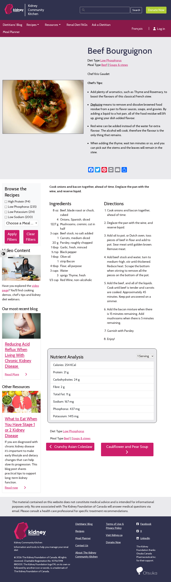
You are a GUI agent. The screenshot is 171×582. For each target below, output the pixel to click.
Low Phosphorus (111, 60)
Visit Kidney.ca (114, 535)
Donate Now (113, 542)
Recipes (79, 531)
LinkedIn (145, 538)
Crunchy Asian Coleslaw (73, 446)
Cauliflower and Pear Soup (127, 446)
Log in (161, 29)
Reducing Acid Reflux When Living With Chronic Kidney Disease (18, 355)
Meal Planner (83, 538)
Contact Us (81, 545)
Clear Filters (31, 237)
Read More (12, 374)
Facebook (145, 524)
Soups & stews (118, 65)
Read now (11, 488)
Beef (104, 65)
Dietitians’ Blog (84, 524)
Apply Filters (12, 237)
